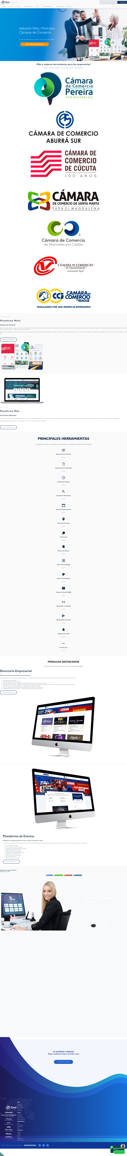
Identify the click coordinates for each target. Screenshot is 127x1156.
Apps (18, 6)
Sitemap (18, 1128)
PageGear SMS (19, 1126)
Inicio (5, 6)
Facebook (19, 1133)
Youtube (18, 1136)
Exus (11, 6)
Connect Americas (20, 1140)
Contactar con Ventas (108, 2)
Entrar (18, 1123)
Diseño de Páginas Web (47, 6)
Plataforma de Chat (28, 6)
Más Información (8, 339)
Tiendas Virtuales (59, 6)
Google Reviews (20, 1138)
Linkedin (18, 1135)
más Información (8, 427)
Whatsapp (60, 875)
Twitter (51, 875)
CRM (37, 6)
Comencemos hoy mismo (63, 1062)
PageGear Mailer (20, 1125)
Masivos (69, 6)
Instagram (19, 1132)
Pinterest (70, 875)
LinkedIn (79, 875)
